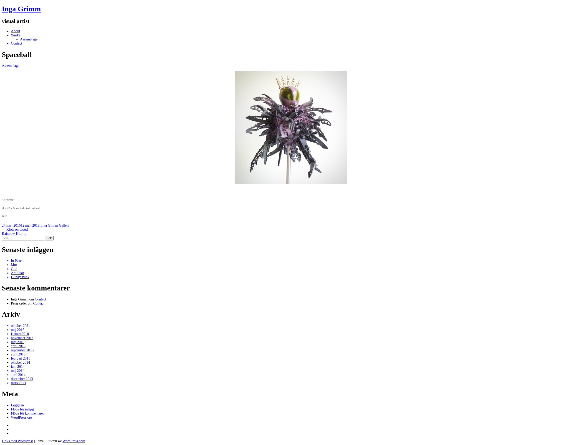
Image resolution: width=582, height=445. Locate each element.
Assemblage (29, 39)
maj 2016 (17, 342)
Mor (14, 265)
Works (15, 35)
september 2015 (22, 350)
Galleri (64, 225)
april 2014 (18, 375)
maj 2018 (17, 330)
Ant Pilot (17, 273)
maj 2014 (17, 370)
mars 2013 (18, 383)
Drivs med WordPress (17, 441)
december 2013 (22, 379)
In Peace (17, 260)
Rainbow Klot (14, 233)
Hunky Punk (20, 277)
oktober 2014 (20, 362)
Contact (16, 43)
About (15, 31)
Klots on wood (15, 229)
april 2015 (18, 354)
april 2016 (18, 346)
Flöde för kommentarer (27, 413)
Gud (14, 269)
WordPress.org (21, 417)
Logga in (17, 405)
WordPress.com (74, 441)
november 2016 (22, 338)
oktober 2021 (20, 326)
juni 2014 (18, 366)
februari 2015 (20, 358)
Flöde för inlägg (22, 409)
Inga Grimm (21, 9)
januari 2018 (20, 334)
